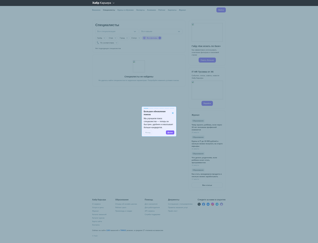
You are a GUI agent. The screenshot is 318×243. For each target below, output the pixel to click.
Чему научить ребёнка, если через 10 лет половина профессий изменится (207, 127)
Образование (198, 121)
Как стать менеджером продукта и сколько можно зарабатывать (207, 175)
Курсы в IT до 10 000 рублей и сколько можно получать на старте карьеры (207, 143)
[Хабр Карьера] (101, 3)
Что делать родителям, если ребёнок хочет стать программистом (204, 160)
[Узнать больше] (207, 43)
